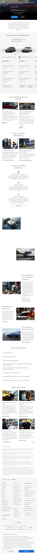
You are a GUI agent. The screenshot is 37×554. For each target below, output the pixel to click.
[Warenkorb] (28, 2)
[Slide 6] (20, 54)
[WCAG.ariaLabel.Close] (30, 438)
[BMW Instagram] (16, 522)
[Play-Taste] (35, 6)
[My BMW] (26, 2)
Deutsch (31, 527)
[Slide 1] (15, 54)
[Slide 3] (17, 54)
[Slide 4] (18, 54)
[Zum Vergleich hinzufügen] (17, 45)
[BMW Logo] (3, 2)
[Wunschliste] (30, 2)
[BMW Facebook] (14, 522)
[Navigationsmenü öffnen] (33, 2)
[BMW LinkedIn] (20, 522)
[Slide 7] (22, 54)
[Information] (9, 61)
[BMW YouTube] (18, 522)
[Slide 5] (19, 54)
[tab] (16, 39)
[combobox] (33, 442)
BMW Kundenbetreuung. (21, 440)
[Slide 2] (16, 54)
